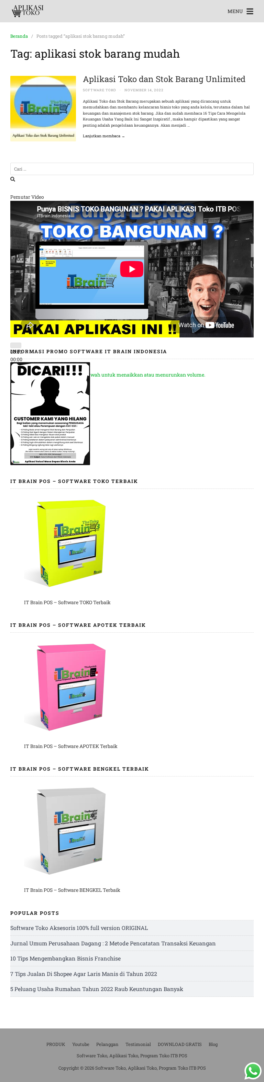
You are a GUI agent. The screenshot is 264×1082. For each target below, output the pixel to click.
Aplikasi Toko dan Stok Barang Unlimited (164, 78)
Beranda (19, 36)
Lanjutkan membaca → (104, 135)
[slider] (113, 374)
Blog (213, 1044)
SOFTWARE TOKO (99, 90)
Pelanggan (107, 1044)
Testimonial (138, 1044)
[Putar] (15, 345)
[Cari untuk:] (132, 169)
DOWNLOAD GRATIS (180, 1044)
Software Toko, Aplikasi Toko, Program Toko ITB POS (132, 1055)
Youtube (80, 1044)
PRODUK (55, 1044)
